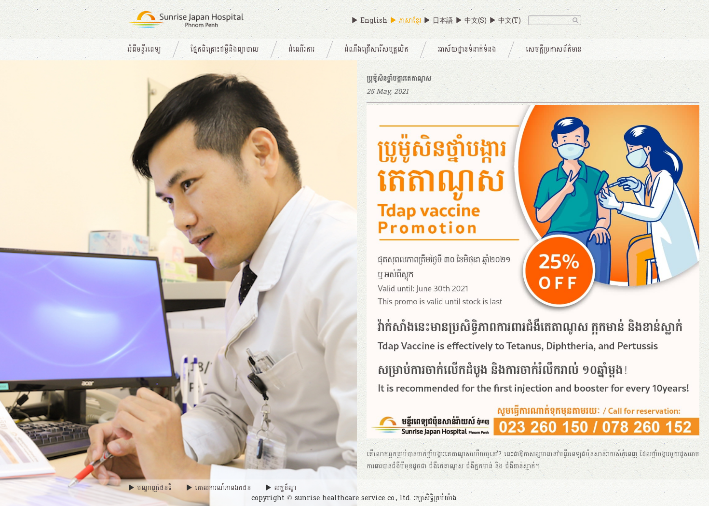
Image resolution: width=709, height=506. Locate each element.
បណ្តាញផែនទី (154, 488)
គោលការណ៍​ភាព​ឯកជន (223, 488)
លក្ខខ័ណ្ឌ (285, 488)
